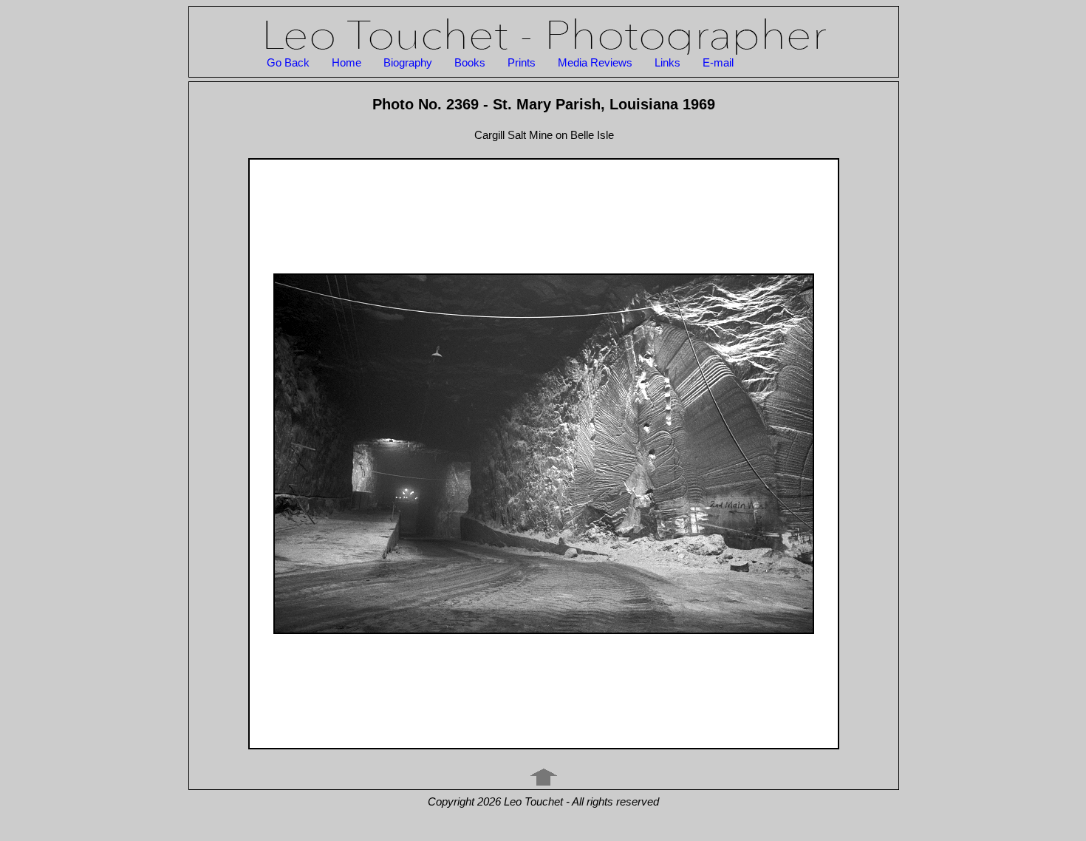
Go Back (288, 62)
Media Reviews (595, 62)
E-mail (718, 62)
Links (667, 62)
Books (469, 62)
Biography (407, 62)
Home (346, 62)
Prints (522, 62)
